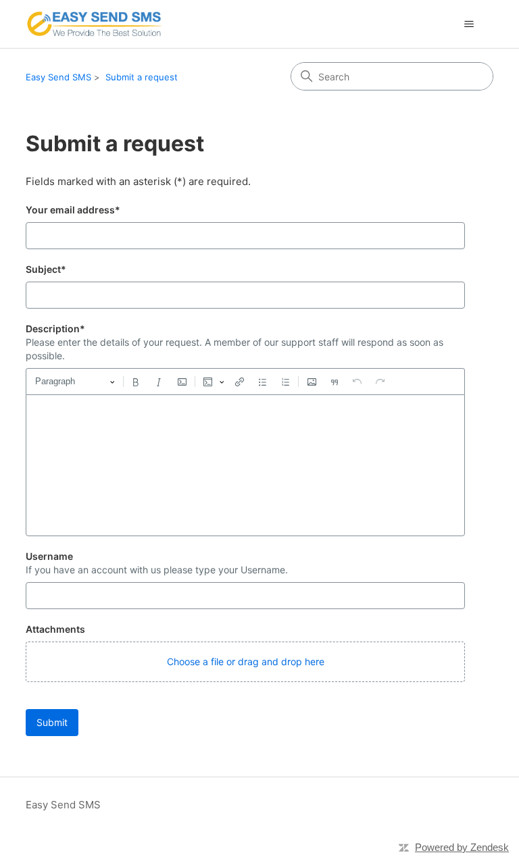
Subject (46, 269)
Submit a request (141, 77)
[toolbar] (245, 381)
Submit (52, 722)
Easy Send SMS (58, 77)
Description (55, 328)
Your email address (73, 209)
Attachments (55, 629)
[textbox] (245, 465)
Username (49, 556)
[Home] (94, 23)
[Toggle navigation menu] (469, 24)
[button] (245, 662)
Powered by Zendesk (462, 847)
